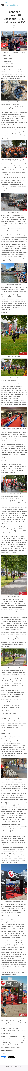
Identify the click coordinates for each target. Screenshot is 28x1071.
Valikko (25, 3)
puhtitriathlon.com (7, 1050)
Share (4, 1057)
